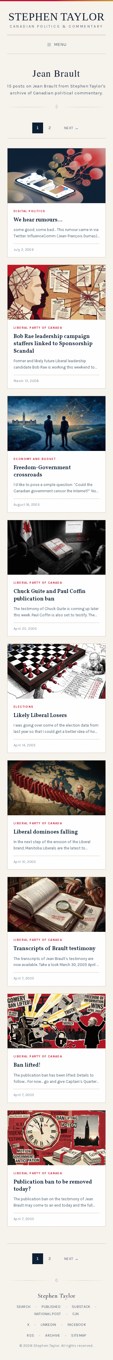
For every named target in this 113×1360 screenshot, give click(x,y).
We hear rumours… (38, 220)
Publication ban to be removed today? (53, 1185)
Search (24, 1307)
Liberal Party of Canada (38, 328)
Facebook (76, 1325)
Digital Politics (29, 211)
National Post (47, 1314)
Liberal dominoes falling (46, 832)
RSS (30, 1335)
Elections (24, 707)
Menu (60, 44)
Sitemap (78, 1335)
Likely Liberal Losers (40, 715)
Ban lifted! (27, 1065)
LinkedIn (48, 1325)
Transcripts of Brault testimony (55, 949)
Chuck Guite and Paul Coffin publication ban (50, 595)
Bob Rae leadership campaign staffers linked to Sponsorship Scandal (53, 344)
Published (51, 1307)
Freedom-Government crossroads (42, 471)
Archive (52, 1335)
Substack (81, 1307)
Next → (71, 128)
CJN (75, 1314)
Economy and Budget (35, 459)
